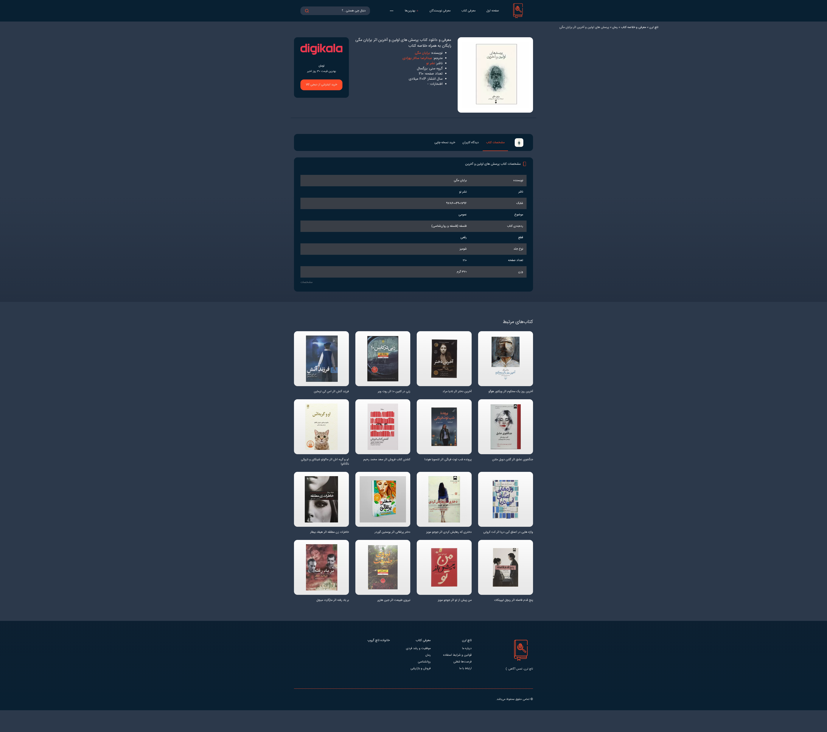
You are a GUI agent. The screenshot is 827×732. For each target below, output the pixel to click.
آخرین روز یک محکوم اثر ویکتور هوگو (510, 391)
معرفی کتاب (468, 10)
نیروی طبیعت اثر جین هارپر (393, 600)
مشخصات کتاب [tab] (495, 142)
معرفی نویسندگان (440, 10)
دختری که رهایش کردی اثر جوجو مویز (449, 532)
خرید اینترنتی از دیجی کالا (321, 84)
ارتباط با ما (465, 668)
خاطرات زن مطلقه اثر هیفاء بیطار (329, 532)
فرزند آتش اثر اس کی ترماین (331, 391)
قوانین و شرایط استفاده (457, 655)
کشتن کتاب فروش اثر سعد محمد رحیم (386, 459)
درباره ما (467, 648)
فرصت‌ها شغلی (462, 662)
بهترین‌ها (410, 10)
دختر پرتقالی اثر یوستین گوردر (392, 532)
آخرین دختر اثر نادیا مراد (457, 391)
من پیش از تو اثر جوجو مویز (455, 600)
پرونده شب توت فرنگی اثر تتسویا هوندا (448, 459)
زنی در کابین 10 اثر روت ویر (394, 391)
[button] (391, 10)
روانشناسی (424, 662)
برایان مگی (422, 53)
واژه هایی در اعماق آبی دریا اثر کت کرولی (508, 532)
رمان (428, 655)
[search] (307, 11)
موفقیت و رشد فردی (418, 648)
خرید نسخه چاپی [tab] (444, 142)
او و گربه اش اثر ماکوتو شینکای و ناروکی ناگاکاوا (325, 461)
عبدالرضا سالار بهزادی (417, 58)
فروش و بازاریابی (420, 668)
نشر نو (430, 63)
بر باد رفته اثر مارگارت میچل (332, 600)
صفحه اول (492, 10)
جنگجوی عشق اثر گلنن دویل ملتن (512, 459)
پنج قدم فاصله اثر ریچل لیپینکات (513, 600)
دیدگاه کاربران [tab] (470, 142)
